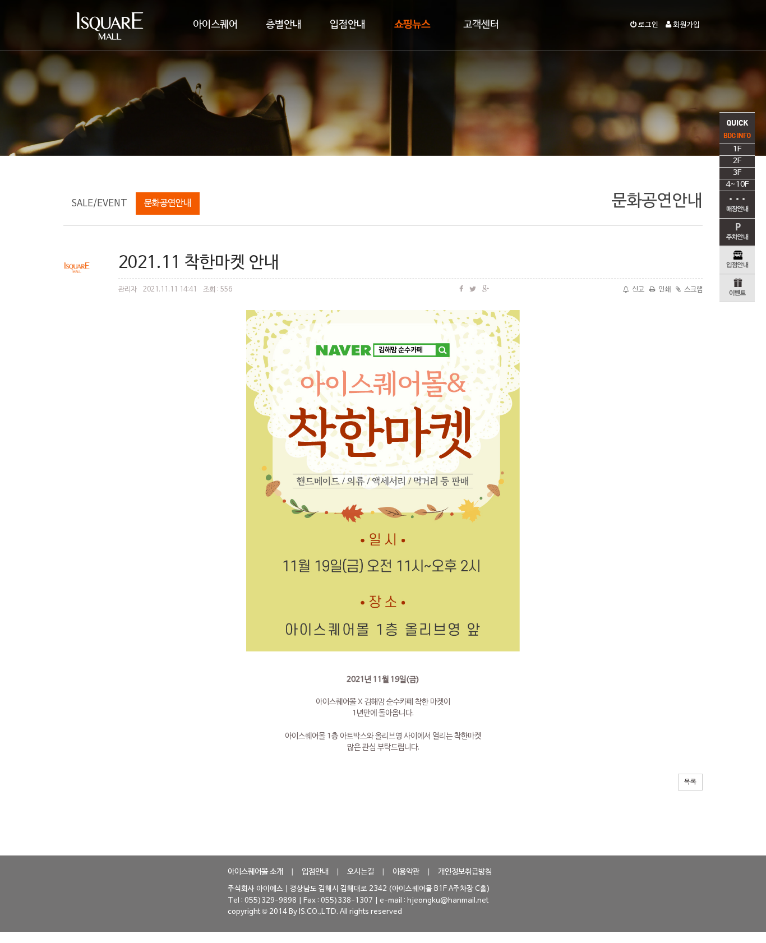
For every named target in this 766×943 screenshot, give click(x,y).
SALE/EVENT (99, 203)
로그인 (647, 25)
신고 (638, 290)
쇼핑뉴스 (412, 25)
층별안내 (284, 25)
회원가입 (685, 25)
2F (737, 161)
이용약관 (406, 872)
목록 (690, 782)
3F (737, 173)
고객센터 (481, 25)
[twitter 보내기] (472, 289)
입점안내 (348, 25)
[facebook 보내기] (461, 289)
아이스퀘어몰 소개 (255, 872)
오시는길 (360, 872)
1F (737, 149)
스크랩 (693, 290)
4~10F (737, 185)
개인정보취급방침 (465, 872)
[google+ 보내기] (485, 289)
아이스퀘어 (215, 25)
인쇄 (664, 290)
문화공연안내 (167, 203)
